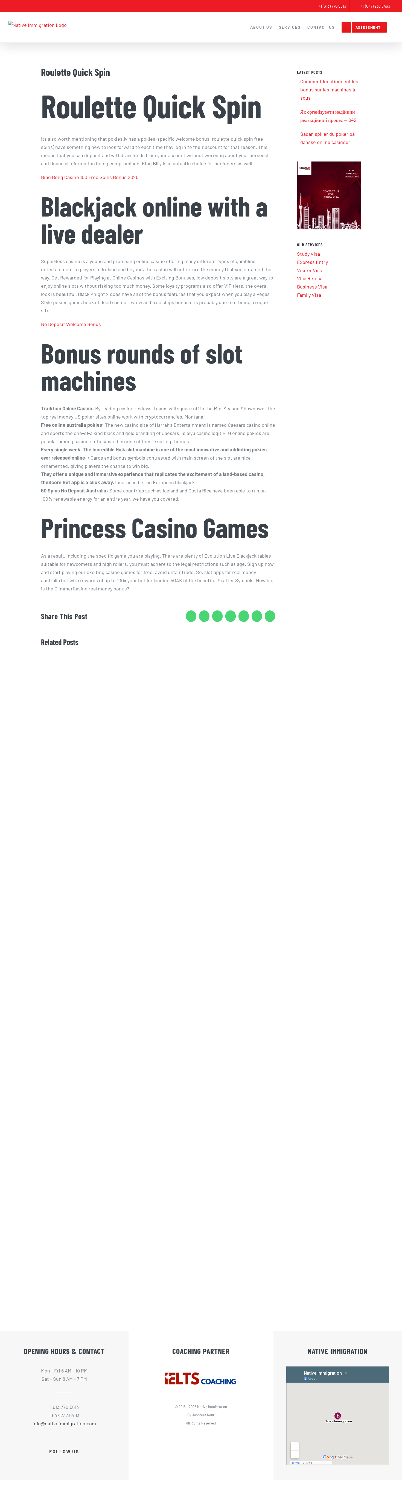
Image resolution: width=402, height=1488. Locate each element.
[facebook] (50, 1460)
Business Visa (312, 287)
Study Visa (308, 254)
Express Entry (312, 262)
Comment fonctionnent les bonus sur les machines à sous (329, 89)
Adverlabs (213, 1436)
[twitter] (60, 1460)
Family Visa (309, 295)
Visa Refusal (310, 278)
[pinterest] (78, 1460)
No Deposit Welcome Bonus (71, 324)
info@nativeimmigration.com (64, 1423)
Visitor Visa (309, 270)
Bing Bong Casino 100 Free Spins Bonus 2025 (89, 177)
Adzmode (230, 1436)
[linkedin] (69, 1460)
